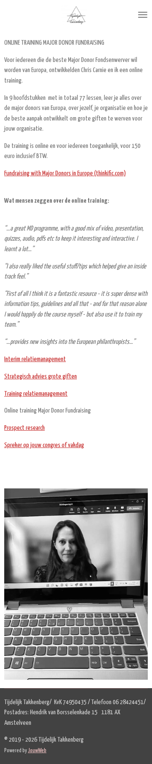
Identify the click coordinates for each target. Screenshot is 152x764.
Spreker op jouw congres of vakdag (44, 445)
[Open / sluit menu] (142, 14)
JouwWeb (37, 750)
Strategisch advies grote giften (40, 376)
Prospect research (24, 428)
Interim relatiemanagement (35, 359)
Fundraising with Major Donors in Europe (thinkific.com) (65, 173)
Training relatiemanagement (36, 394)
